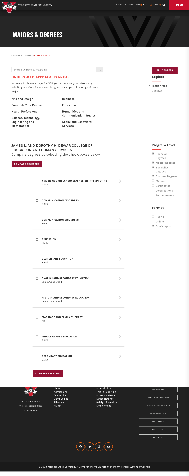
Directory (129, 5)
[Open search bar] (164, 4)
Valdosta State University (22, 56)
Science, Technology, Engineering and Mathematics (25, 121)
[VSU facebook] (80, 446)
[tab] (78, 181)
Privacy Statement (106, 395)
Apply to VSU (158, 429)
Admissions (60, 391)
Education (69, 105)
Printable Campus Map (158, 397)
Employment (103, 405)
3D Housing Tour (158, 413)
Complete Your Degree (26, 105)
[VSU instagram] (99, 446)
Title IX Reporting (106, 391)
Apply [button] (138, 5)
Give (148, 5)
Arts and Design (22, 99)
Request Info (158, 389)
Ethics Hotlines (105, 398)
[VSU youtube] (108, 446)
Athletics (59, 402)
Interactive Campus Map (158, 405)
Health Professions (24, 111)
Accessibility (103, 388)
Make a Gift (158, 437)
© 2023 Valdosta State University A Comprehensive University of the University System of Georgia (94, 466)
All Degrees (164, 70)
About (57, 388)
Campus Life (61, 398)
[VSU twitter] (89, 446)
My (119, 5)
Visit (157, 5)
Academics (60, 395)
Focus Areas (159, 85)
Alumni (58, 405)
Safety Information (107, 402)
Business (68, 99)
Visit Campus (158, 421)
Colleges (157, 90)
